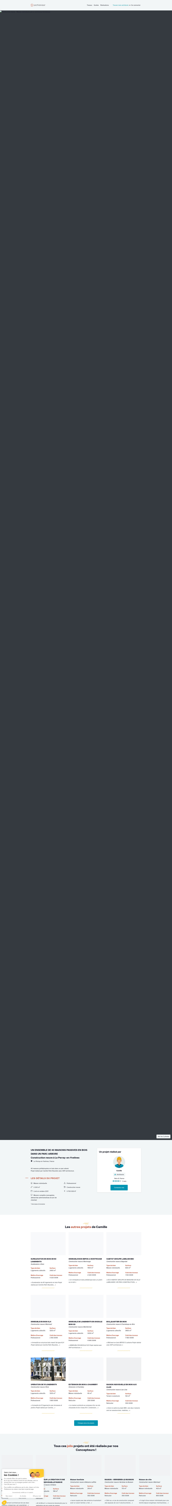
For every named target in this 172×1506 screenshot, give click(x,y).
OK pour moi (37, 1496)
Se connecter (135, 5)
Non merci (9, 1496)
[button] (4, 1502)
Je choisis (23, 1496)
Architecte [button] (120, 1174)
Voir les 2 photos (163, 1136)
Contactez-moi (119, 1187)
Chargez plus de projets (86, 1423)
